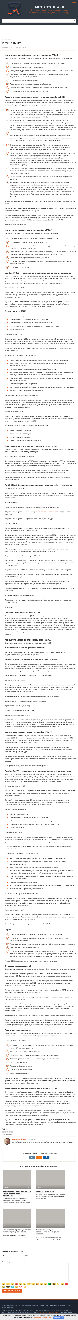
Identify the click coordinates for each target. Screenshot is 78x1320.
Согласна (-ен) (58, 1317)
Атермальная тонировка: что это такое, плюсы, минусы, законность (17, 1193)
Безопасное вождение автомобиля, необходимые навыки (48, 1232)
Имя (3, 1255)
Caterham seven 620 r (45, 1191)
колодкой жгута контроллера (46, 512)
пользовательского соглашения (48, 1312)
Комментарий (7, 1262)
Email (26, 1255)
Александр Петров (19, 1139)
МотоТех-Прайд (49, 7)
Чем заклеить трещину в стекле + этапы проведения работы (17, 1231)
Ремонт (24, 47)
